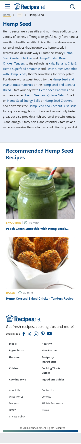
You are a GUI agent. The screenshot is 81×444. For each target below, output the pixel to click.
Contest (46, 396)
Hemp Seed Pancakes (53, 90)
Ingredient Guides (53, 379)
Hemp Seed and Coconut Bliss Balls (52, 106)
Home (7, 15)
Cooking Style (17, 379)
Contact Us (48, 390)
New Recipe (49, 350)
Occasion (15, 357)
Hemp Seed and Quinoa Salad (45, 95)
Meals (12, 343)
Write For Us (16, 396)
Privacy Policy (17, 416)
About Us (14, 390)
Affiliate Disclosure (52, 403)
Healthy (47, 343)
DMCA (12, 410)
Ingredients (16, 350)
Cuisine (13, 368)
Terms (45, 410)
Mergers (14, 403)
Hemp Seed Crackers (58, 100)
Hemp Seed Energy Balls (23, 100)
